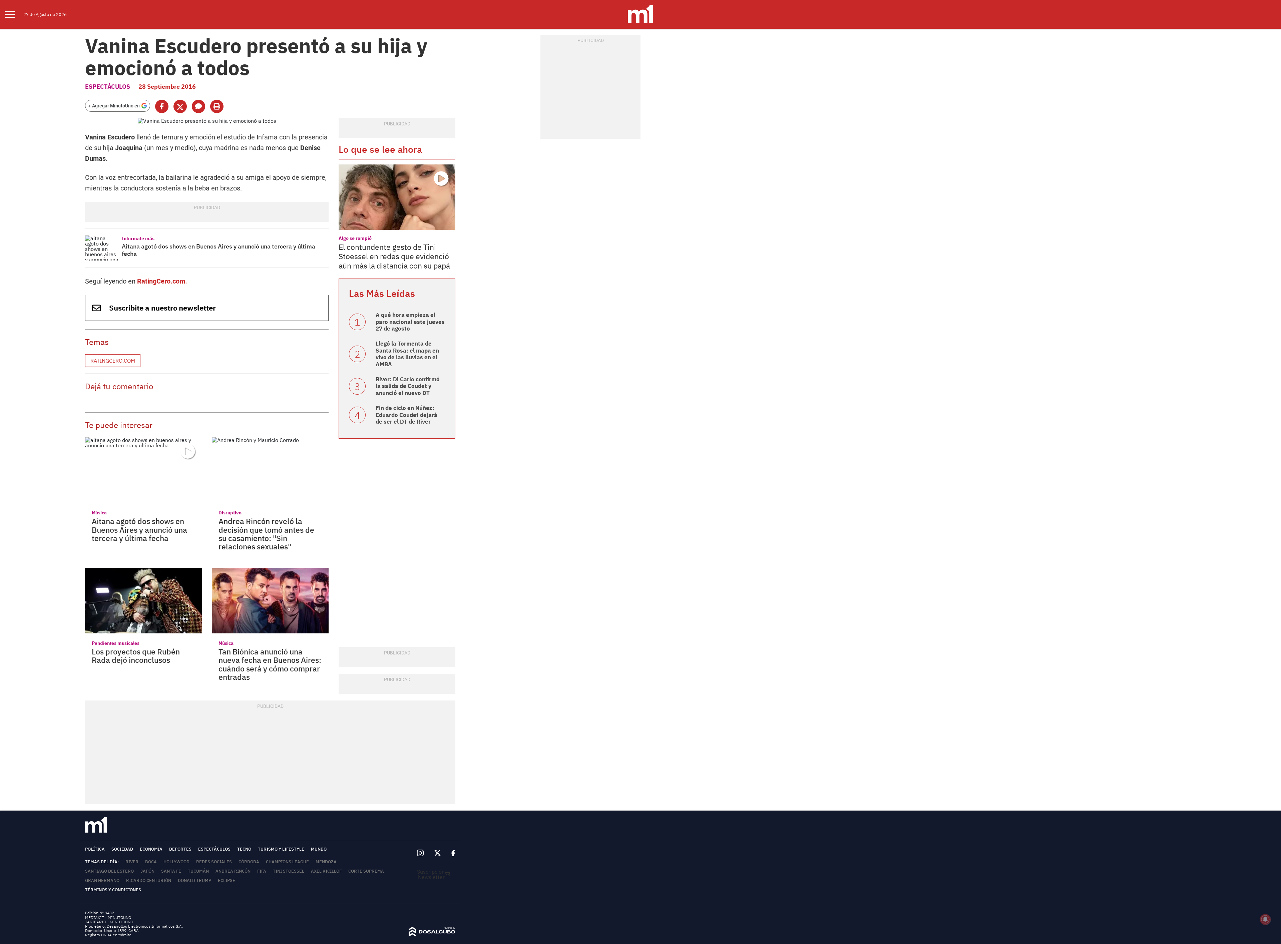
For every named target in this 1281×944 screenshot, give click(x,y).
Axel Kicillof (326, 871)
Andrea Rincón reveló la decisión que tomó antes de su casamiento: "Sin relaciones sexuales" (266, 533)
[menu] (14, 14)
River (131, 862)
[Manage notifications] (1265, 919)
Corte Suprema (366, 871)
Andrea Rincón (233, 871)
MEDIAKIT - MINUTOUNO (108, 917)
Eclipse (226, 880)
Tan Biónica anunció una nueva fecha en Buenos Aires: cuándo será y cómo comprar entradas (270, 664)
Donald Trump (194, 880)
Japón (147, 871)
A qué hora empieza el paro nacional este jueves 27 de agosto (410, 321)
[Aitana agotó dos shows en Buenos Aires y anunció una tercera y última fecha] (101, 248)
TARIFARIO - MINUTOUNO (109, 921)
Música (99, 513)
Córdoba (249, 862)
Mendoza (326, 862)
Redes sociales (214, 862)
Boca (151, 862)
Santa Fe (171, 871)
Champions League (287, 862)
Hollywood (176, 862)
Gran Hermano (102, 880)
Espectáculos (107, 86)
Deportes (180, 849)
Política (95, 849)
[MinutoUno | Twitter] (437, 853)
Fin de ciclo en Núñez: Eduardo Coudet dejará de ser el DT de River (406, 414)
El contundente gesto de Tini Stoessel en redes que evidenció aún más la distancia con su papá (394, 256)
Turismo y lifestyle (281, 849)
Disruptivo (230, 513)
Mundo (319, 849)
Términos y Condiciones (113, 890)
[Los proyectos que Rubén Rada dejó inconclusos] (143, 600)
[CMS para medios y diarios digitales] (432, 934)
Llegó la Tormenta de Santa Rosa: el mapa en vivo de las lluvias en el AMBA (407, 354)
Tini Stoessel (288, 871)
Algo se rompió (355, 238)
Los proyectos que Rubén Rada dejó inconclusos (136, 655)
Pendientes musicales (115, 643)
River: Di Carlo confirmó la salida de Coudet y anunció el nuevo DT (408, 386)
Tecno (244, 849)
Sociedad (122, 849)
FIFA (261, 871)
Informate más (138, 238)
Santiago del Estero (109, 871)
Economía (151, 849)
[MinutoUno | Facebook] (450, 853)
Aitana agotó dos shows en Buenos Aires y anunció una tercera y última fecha (218, 250)
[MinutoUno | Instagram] (420, 853)
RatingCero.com (112, 360)
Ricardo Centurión (148, 880)
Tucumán (198, 871)
